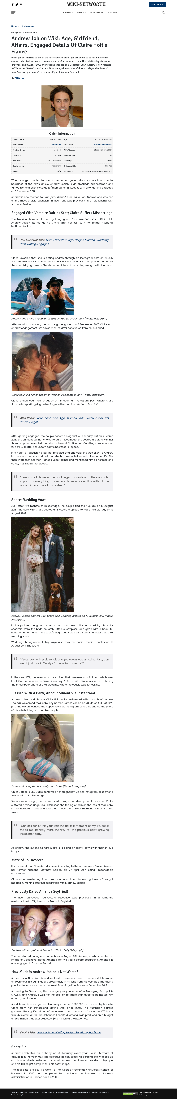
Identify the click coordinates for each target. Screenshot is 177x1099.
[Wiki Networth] (86, 4)
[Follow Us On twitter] (16, 4)
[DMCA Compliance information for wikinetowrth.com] (131, 1093)
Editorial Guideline (61, 1092)
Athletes (81, 12)
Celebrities (67, 12)
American (56, 144)
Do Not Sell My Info (18, 1095)
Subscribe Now (157, 4)
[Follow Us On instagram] (21, 4)
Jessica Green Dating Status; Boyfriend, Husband (69, 1032)
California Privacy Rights (79, 1092)
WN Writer (19, 78)
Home (14, 26)
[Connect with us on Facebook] (12, 4)
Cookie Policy (47, 1092)
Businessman (96, 12)
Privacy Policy (34, 1092)
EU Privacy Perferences (99, 1092)
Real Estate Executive (102, 144)
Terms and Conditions (19, 1092)
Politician (113, 12)
